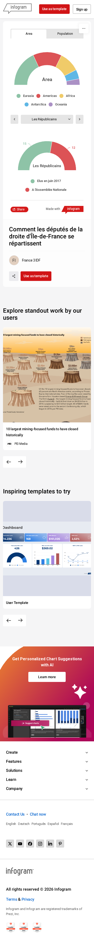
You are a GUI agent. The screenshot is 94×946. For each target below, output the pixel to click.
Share (21, 209)
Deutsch (24, 824)
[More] (83, 28)
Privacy (28, 899)
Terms (11, 899)
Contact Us (15, 814)
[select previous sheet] (14, 119)
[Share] (14, 276)
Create (12, 752)
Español (53, 824)
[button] (26, 96)
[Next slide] (20, 462)
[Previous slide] (9, 462)
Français (67, 824)
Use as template (54, 9)
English (11, 824)
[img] (26, 70)
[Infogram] (17, 9)
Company (14, 788)
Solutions (14, 770)
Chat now (38, 814)
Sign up (81, 9)
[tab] (28, 33)
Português (39, 824)
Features (14, 761)
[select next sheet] (79, 119)
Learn (11, 779)
